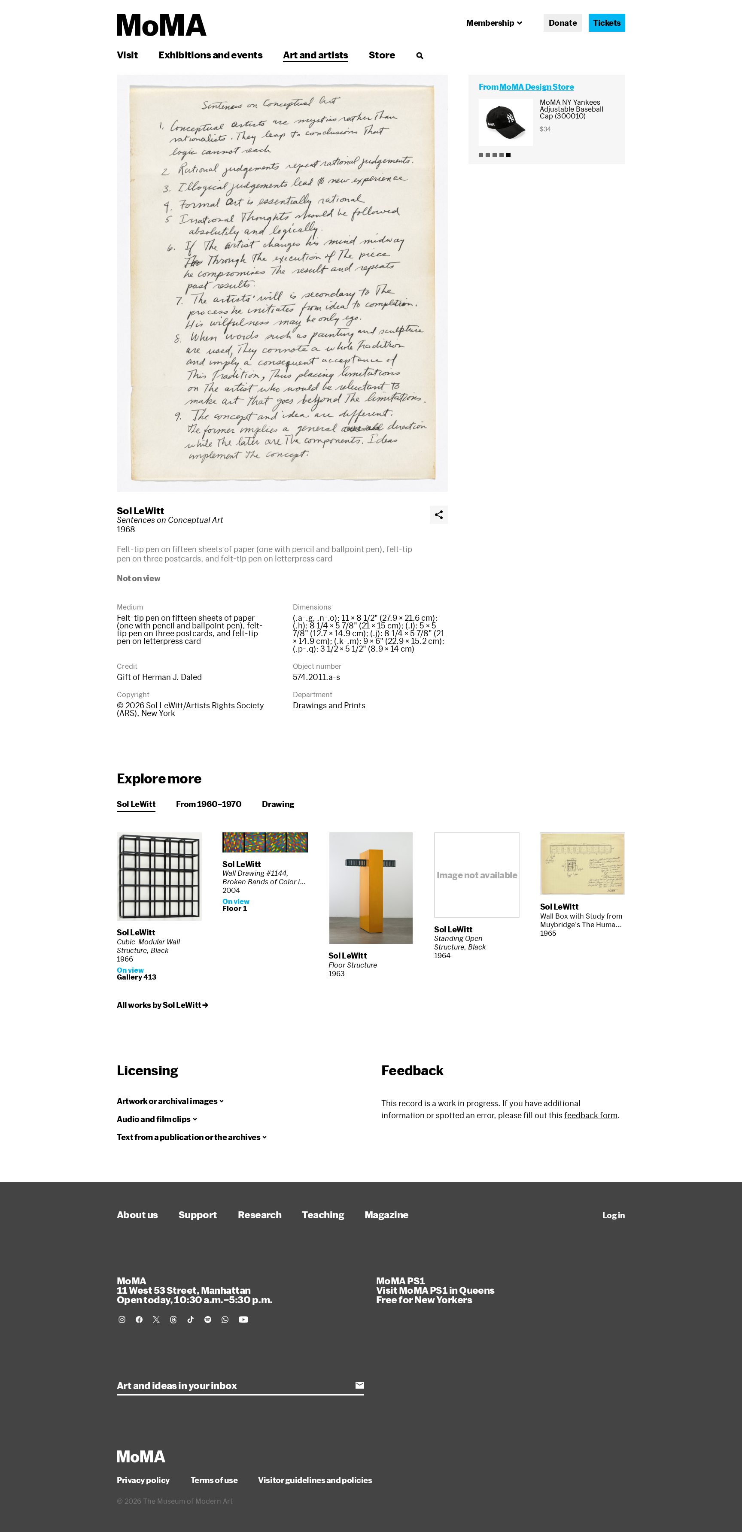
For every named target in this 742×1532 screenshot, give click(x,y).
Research (260, 1214)
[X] (156, 1319)
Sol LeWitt (140, 510)
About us (137, 1214)
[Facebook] (139, 1319)
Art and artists (315, 54)
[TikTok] (191, 1319)
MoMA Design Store (536, 86)
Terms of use (214, 1480)
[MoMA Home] (162, 25)
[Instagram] (122, 1319)
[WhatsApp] (225, 1319)
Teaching (323, 1214)
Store (382, 54)
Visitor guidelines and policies (315, 1480)
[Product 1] (481, 155)
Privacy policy (143, 1480)
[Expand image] (282, 283)
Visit (127, 54)
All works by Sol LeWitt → (162, 1005)
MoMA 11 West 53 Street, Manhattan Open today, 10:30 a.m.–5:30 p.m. (194, 1290)
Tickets (607, 22)
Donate (563, 22)
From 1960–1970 (208, 804)
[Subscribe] (360, 1385)
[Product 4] (501, 155)
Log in (613, 1215)
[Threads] (173, 1319)
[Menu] (419, 55)
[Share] (439, 515)
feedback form (590, 1115)
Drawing (278, 804)
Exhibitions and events (210, 54)
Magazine (387, 1214)
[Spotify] (208, 1319)
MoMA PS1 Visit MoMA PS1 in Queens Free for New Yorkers (435, 1290)
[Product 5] (508, 155)
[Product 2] (488, 155)
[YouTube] (243, 1319)
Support (198, 1214)
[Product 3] (495, 155)
